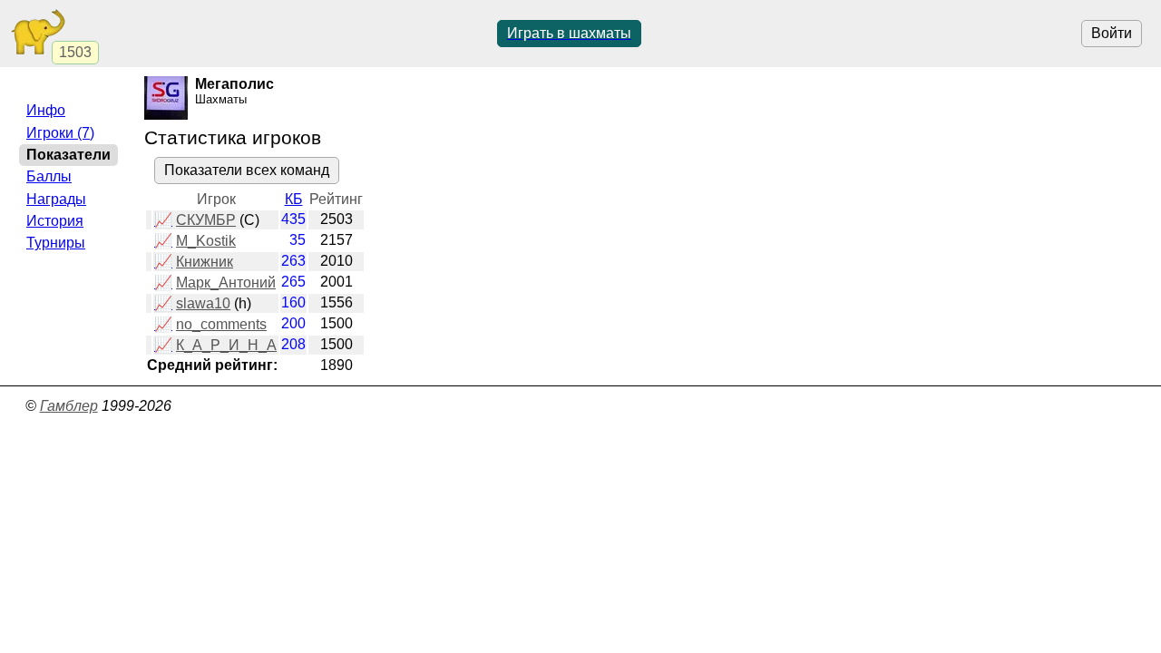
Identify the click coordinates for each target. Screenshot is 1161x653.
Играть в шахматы (569, 33)
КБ (294, 199)
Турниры (55, 242)
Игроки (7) (60, 133)
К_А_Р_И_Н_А (226, 345)
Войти (1111, 33)
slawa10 (203, 303)
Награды (56, 199)
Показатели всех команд (246, 170)
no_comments (221, 324)
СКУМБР (206, 220)
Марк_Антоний (226, 282)
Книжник (204, 261)
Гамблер (69, 406)
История (54, 221)
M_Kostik (206, 241)
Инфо (45, 110)
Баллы (49, 176)
